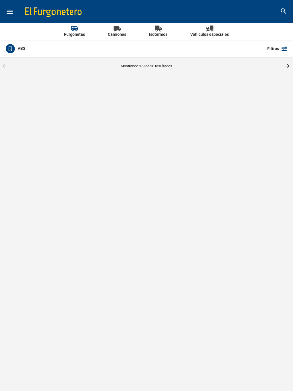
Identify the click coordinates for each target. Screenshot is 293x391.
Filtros (273, 48)
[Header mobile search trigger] (283, 11)
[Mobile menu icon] (10, 11)
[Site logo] (54, 11)
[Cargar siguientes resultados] (288, 66)
